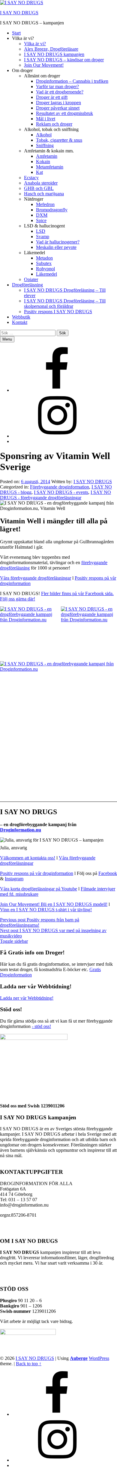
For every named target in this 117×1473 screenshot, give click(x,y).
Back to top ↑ (28, 1363)
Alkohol (44, 134)
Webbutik (21, 316)
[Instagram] (57, 436)
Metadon (44, 257)
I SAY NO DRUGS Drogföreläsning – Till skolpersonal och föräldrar (65, 303)
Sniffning (45, 145)
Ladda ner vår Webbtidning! (26, 998)
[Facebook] (57, 390)
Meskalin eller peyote (56, 247)
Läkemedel (46, 274)
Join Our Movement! (44, 65)
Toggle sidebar (14, 941)
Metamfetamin (49, 166)
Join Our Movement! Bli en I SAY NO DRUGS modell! (53, 904)
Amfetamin (46, 156)
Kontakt (19, 322)
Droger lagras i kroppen (58, 102)
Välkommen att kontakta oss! (27, 857)
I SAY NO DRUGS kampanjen (54, 54)
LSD (40, 231)
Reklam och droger (54, 124)
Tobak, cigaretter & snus (59, 140)
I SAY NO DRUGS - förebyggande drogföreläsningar (55, 495)
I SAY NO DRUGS (19, 12)
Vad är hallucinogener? (58, 241)
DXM (41, 215)
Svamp (42, 236)
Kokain (43, 161)
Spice (41, 220)
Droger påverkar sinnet (58, 107)
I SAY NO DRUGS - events (61, 492)
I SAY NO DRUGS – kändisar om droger (64, 59)
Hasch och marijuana (44, 193)
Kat (39, 172)
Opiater (31, 279)
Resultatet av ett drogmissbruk (64, 113)
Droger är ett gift (52, 97)
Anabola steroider (41, 182)
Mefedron (45, 204)
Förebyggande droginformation (59, 486)
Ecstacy (31, 177)
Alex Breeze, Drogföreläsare (51, 49)
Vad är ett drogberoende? (59, 91)
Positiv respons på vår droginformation (36, 873)
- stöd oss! (41, 1026)
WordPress (99, 1358)
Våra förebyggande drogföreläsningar (35, 578)
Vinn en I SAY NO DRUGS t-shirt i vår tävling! (46, 909)
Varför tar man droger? (57, 86)
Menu (7, 339)
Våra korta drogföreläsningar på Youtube (38, 888)
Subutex (44, 263)
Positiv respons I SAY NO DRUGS (58, 311)
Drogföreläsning (27, 284)
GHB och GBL (39, 188)
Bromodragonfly (52, 209)
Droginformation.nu (20, 829)
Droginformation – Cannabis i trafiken (72, 81)
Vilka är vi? (35, 43)
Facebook (107, 873)
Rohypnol (45, 268)
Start (16, 32)
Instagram (14, 878)
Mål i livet (45, 118)
